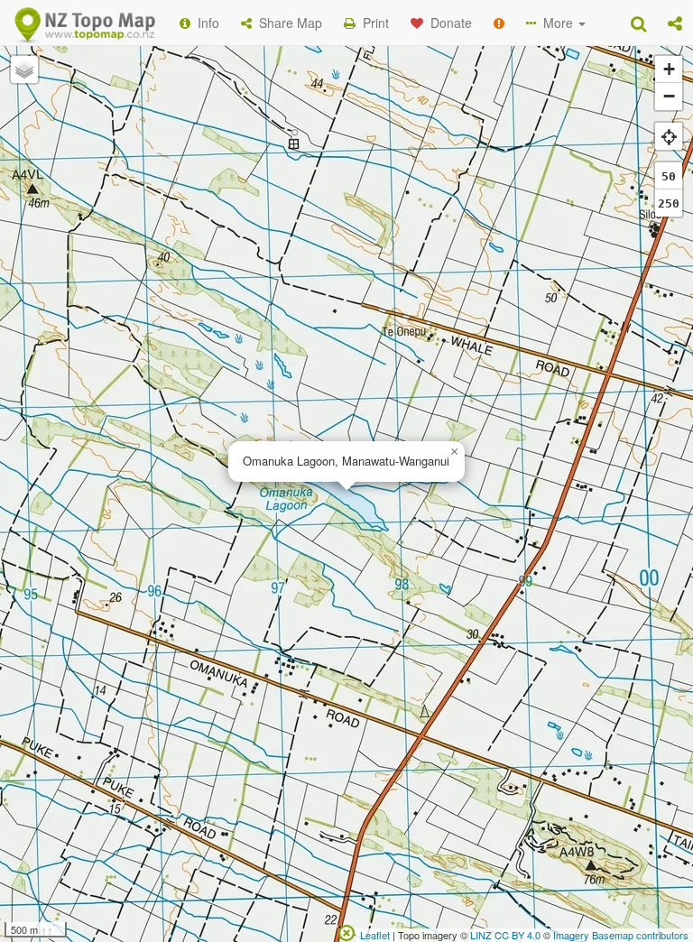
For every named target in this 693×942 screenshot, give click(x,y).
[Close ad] (346, 931)
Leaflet (375, 935)
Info (204, 23)
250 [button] (668, 203)
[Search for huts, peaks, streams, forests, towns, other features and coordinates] (638, 22)
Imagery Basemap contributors (620, 935)
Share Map (287, 23)
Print (372, 23)
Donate (447, 23)
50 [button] (668, 176)
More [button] (556, 23)
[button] (675, 22)
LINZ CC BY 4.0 (505, 935)
